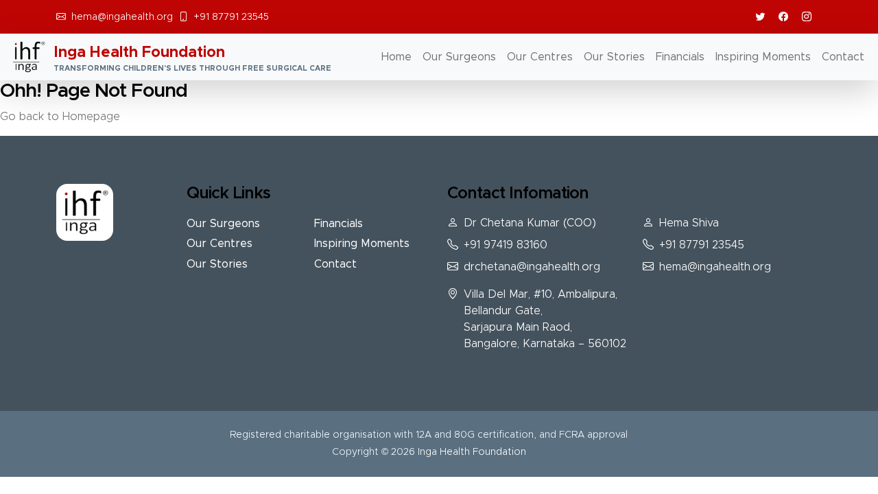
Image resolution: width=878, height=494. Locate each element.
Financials (680, 56)
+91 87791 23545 (231, 17)
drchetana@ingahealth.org (532, 266)
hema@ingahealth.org (122, 17)
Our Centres (540, 56)
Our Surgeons (459, 56)
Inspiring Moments (763, 56)
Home (396, 56)
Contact (843, 56)
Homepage (91, 116)
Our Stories (614, 56)
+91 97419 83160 (505, 244)
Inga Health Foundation (472, 452)
